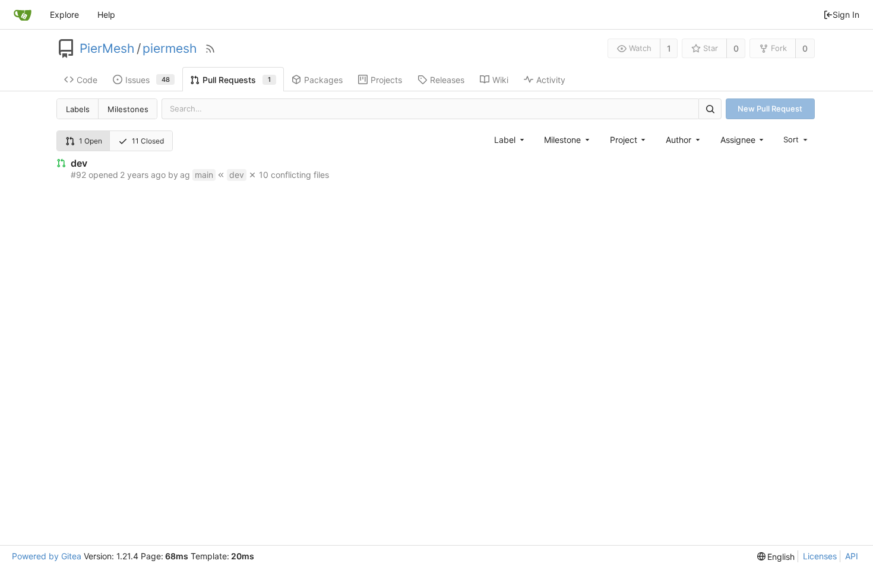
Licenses (820, 556)
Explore (64, 14)
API (851, 556)
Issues (147, 80)
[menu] (796, 139)
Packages (323, 80)
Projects (386, 80)
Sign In (846, 14)
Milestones (127, 109)
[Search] (709, 108)
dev (79, 163)
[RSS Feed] (210, 48)
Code (87, 80)
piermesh (170, 49)
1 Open (90, 140)
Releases (447, 80)
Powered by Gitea (46, 556)
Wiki (500, 80)
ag (185, 175)
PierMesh (107, 49)
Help (106, 14)
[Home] (22, 15)
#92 (78, 175)
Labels (78, 109)
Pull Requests (237, 80)
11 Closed (148, 140)
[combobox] (509, 139)
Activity (550, 80)
